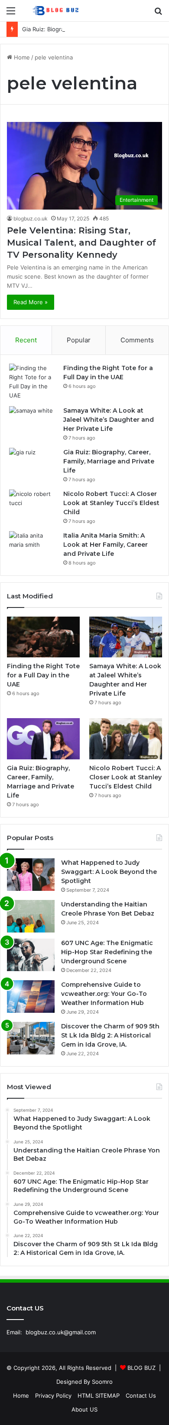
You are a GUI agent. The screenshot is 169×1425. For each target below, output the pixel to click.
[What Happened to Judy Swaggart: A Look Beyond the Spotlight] (31, 874)
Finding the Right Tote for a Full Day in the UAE (43, 675)
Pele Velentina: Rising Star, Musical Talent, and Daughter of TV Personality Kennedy (81, 242)
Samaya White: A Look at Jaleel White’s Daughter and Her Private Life (108, 420)
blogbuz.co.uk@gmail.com (61, 1332)
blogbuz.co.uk (30, 218)
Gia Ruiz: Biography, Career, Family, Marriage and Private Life (108, 461)
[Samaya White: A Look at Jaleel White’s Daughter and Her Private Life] (33, 422)
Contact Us (141, 1395)
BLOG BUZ (141, 1367)
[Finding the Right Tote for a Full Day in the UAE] (33, 382)
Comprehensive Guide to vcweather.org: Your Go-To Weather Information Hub (104, 994)
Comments (137, 340)
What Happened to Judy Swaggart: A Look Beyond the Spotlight (109, 872)
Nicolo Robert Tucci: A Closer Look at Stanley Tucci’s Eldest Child (111, 503)
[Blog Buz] (56, 10)
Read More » (30, 302)
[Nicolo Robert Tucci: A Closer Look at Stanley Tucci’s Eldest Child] (33, 505)
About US (85, 1409)
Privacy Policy (53, 1395)
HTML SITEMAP (99, 1395)
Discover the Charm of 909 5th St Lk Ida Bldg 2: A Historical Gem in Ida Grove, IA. (110, 1035)
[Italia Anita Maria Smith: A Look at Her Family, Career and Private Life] (33, 547)
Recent (26, 340)
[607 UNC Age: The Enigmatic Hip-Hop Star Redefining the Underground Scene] (31, 955)
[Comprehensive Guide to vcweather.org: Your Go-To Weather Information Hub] (31, 996)
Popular (79, 340)
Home (21, 57)
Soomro (102, 1381)
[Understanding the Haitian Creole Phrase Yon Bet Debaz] (31, 916)
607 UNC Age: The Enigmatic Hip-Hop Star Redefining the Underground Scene (107, 952)
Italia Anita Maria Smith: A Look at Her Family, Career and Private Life (105, 545)
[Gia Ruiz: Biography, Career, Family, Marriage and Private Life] (33, 464)
